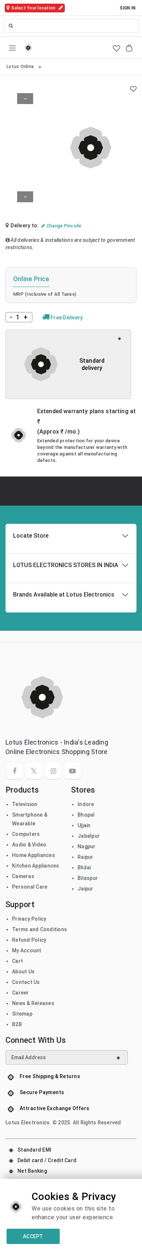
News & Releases (33, 1003)
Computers (26, 834)
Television (25, 804)
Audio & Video (29, 845)
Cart (17, 961)
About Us (23, 971)
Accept (33, 1236)
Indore (86, 804)
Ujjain (84, 825)
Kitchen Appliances (35, 866)
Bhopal (86, 815)
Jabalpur (89, 836)
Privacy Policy (29, 919)
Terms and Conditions (39, 929)
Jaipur (86, 889)
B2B (17, 1024)
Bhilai (84, 867)
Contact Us (26, 982)
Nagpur (87, 846)
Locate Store (30, 535)
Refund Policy (29, 940)
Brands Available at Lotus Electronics (63, 594)
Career (20, 993)
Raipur (86, 857)
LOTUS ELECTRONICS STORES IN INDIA (65, 565)
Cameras (23, 876)
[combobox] (71, 26)
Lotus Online (21, 66)
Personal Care (29, 887)
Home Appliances (33, 855)
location (33, 8)
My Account (27, 950)
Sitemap (22, 1014)
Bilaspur (88, 878)
